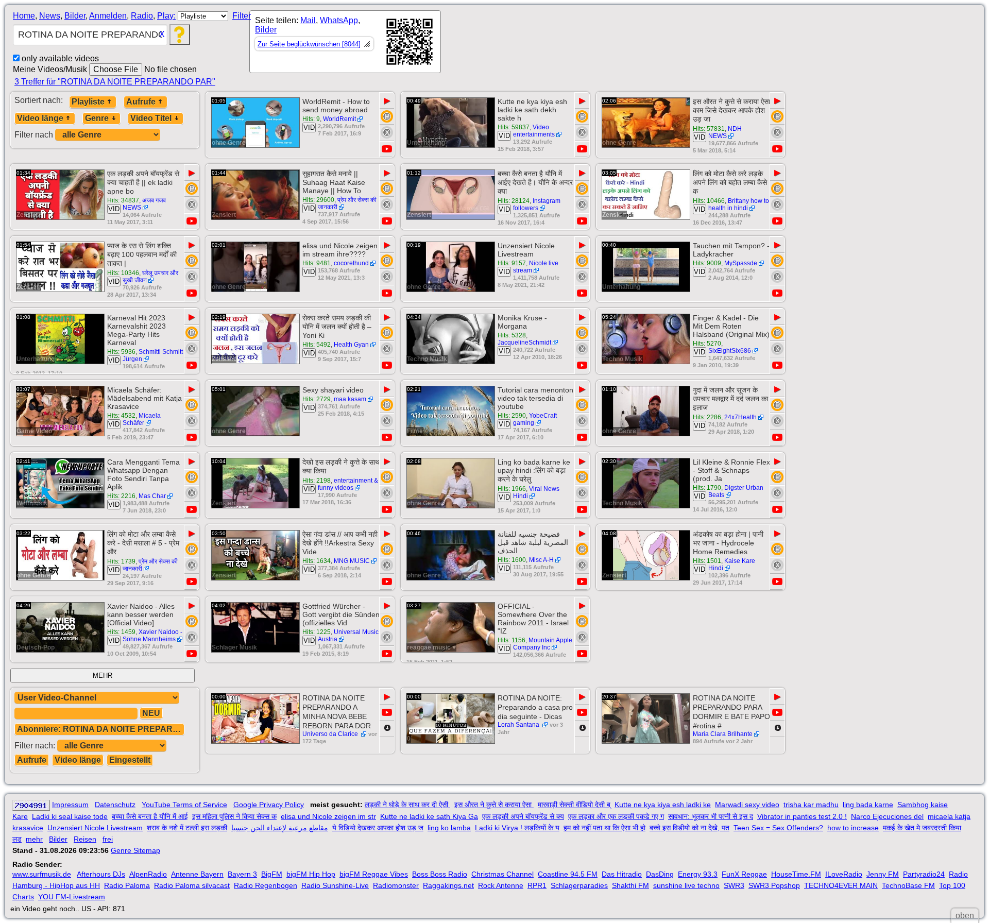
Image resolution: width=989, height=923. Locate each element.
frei (108, 839)
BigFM (271, 874)
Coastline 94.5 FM (568, 874)
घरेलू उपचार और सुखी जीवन (150, 276)
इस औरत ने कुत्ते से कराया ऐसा (494, 804)
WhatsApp (339, 20)
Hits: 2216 (121, 496)
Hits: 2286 (707, 417)
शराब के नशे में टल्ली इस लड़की (187, 828)
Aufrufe (141, 101)
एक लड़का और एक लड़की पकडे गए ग (616, 816)
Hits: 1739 (121, 561)
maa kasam (350, 399)
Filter (241, 15)
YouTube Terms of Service (184, 804)
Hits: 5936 (121, 351)
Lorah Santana (519, 724)
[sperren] (387, 132)
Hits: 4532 (121, 415)
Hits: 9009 (707, 263)
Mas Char (152, 496)
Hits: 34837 (123, 200)
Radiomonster (396, 885)
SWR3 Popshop (774, 885)
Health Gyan (351, 344)
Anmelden (108, 15)
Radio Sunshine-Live (335, 885)
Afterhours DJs (101, 874)
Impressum (70, 804)
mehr (34, 839)
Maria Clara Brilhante (723, 734)
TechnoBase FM (908, 885)
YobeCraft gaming (535, 419)
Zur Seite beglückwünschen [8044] (309, 44)
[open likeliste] (367, 44)
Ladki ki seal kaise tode (70, 816)
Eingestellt (129, 760)
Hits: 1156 (511, 640)
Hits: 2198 (316, 480)
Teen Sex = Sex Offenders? (778, 828)
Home (24, 15)
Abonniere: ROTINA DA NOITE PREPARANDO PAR (100, 729)
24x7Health (740, 417)
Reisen (85, 839)
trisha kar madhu (811, 804)
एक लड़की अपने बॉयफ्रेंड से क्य (523, 816)
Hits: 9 (311, 119)
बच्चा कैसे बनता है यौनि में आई (150, 816)
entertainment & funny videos (348, 484)
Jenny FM (882, 874)
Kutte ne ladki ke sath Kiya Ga (429, 816)
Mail (308, 20)
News (49, 15)
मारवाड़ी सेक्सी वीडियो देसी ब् (574, 804)
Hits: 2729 (316, 399)
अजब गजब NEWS (144, 204)
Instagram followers (536, 204)
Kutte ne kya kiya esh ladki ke (663, 804)
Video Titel (151, 118)
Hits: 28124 (514, 200)
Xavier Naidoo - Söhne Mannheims (152, 635)
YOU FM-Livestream (71, 897)
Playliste (88, 101)
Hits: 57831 (709, 128)
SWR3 (734, 885)
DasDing (660, 874)
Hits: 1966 (512, 488)
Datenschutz (115, 804)
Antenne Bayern (197, 874)
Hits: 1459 (121, 632)
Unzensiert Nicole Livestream (95, 828)
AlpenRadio (148, 874)
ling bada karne (868, 804)
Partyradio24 (924, 874)
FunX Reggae (744, 874)
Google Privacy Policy (268, 804)
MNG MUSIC (352, 561)
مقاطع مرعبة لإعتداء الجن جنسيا (279, 828)
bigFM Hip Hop (310, 874)
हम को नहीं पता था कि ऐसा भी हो (604, 828)
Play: (166, 15)
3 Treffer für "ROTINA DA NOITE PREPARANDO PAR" (114, 81)
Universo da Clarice (331, 734)
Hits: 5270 (707, 343)
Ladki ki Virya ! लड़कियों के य (517, 828)
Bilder (75, 15)
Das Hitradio (622, 874)
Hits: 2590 (512, 415)
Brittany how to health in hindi (738, 204)
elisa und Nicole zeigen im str (328, 816)
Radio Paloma (127, 885)
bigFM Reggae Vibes (373, 874)
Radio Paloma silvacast (192, 885)
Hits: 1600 (512, 559)
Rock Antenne (500, 885)
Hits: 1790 (707, 487)
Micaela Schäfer (142, 419)
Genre (97, 118)
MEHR (102, 675)
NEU (151, 713)
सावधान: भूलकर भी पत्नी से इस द (710, 816)
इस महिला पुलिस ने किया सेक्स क (234, 816)
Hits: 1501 (707, 561)
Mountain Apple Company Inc (542, 644)
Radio (142, 15)
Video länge (40, 118)
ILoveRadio (843, 874)
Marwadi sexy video (747, 804)
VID (309, 127)
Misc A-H (541, 559)
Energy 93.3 (698, 874)
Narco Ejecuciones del (887, 816)
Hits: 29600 (318, 199)
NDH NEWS (725, 132)
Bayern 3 (242, 874)
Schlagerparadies (579, 885)
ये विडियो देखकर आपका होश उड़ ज (377, 828)
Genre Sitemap (135, 850)
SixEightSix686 (729, 350)
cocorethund (351, 263)
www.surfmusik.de (41, 874)
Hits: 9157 (512, 263)
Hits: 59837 (514, 127)
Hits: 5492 (316, 344)
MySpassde (740, 263)
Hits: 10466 (709, 200)
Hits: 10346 (123, 273)
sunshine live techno (686, 885)
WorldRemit (339, 119)
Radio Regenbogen (265, 885)
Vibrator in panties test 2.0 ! (802, 816)
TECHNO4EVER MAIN (841, 885)
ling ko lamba (449, 828)
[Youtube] (387, 149)
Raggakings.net (448, 885)
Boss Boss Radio (439, 874)
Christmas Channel (502, 874)
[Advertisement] (533, 44)
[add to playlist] (387, 116)
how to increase (853, 828)
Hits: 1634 (316, 561)
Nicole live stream (535, 267)
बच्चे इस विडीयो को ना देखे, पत (689, 828)
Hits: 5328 (512, 335)
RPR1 (537, 885)
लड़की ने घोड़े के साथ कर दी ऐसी (407, 804)
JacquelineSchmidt (524, 342)
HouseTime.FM (796, 874)
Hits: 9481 (316, 263)
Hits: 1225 (316, 632)
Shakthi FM (630, 885)
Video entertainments (534, 131)
